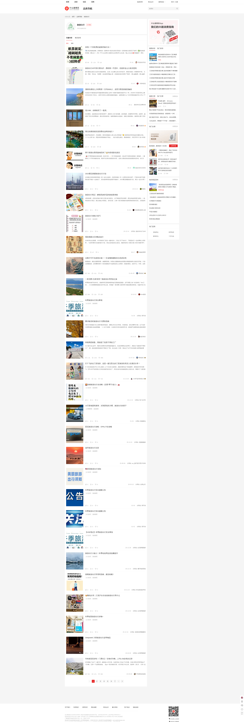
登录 (172, 2)
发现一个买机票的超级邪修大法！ (98, 47)
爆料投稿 (161, 2)
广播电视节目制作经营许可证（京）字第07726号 (77, 718)
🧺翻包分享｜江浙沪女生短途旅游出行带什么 (102, 595)
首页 (73, 16)
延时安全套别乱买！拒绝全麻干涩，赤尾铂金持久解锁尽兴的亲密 (167, 160)
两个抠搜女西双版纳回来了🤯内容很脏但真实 (102, 153)
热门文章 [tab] (160, 96)
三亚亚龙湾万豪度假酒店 (156, 193)
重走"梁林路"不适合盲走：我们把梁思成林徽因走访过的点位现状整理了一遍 (171, 110)
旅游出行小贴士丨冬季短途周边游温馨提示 (101, 553)
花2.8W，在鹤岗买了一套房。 (96, 110)
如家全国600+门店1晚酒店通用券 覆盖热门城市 (163, 63)
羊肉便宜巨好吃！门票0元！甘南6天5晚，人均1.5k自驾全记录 (108, 659)
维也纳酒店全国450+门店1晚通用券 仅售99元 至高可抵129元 (167, 56)
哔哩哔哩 (89, 409)
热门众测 (152, 126)
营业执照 (120, 716)
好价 (76, 2)
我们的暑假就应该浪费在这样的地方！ (99, 131)
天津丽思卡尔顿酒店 (155, 201)
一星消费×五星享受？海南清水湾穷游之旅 (101, 279)
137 (161, 164)
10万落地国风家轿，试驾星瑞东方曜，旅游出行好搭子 (106, 406)
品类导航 (87, 8)
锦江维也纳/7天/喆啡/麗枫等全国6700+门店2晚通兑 (164, 89)
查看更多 (175, 96)
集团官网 (140, 2)
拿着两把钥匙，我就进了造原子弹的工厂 (100, 342)
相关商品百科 (153, 180)
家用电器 (171, 232)
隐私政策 (135, 707)
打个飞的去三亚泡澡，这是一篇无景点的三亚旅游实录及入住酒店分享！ (112, 363)
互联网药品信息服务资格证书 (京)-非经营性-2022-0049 (103, 716)
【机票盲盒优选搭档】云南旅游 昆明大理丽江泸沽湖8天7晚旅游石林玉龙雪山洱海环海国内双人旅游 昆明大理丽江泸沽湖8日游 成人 (167, 186)
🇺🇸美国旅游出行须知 (93, 469)
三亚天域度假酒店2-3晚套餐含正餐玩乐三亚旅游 (163, 74)
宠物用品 (155, 232)
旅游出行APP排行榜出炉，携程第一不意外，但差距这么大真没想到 (111, 68)
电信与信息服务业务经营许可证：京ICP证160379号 (94, 714)
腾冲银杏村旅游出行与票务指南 (97, 321)
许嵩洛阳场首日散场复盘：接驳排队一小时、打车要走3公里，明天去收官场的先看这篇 (175, 113)
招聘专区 (85, 707)
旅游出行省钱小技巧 (93, 216)
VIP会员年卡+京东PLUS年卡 (157, 215)
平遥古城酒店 (153, 211)
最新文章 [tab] (152, 96)
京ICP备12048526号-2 (114, 714)
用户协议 (127, 707)
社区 (84, 2)
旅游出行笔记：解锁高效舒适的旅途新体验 (101, 195)
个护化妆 (171, 236)
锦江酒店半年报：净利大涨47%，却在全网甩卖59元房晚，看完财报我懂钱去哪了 (173, 117)
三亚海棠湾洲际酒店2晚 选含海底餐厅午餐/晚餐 (163, 70)
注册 (176, 2)
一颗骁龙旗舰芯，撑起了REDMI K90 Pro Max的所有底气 (167, 151)
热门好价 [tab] (160, 48)
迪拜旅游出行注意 (92, 448)
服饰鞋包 (155, 236)
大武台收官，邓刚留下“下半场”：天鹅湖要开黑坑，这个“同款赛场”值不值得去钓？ (173, 121)
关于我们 (67, 707)
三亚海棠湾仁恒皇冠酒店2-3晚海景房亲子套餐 (163, 81)
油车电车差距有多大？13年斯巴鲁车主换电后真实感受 (167, 169)
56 (161, 173)
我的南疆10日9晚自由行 (94, 237)
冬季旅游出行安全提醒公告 (95, 490)
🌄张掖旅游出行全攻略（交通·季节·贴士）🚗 (102, 385)
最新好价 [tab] (152, 48)
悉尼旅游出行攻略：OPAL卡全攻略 (98, 427)
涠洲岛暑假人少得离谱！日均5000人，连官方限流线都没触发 (108, 89)
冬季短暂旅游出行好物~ (94, 617)
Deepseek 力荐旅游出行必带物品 (98, 638)
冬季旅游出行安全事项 (93, 300)
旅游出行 (86, 16)
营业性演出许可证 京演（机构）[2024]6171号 (76, 716)
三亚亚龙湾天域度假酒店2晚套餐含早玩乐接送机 (163, 85)
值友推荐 (95, 219)
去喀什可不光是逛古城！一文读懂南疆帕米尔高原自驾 (105, 258)
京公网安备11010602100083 (72, 714)
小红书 (89, 219)
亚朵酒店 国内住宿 (154, 208)
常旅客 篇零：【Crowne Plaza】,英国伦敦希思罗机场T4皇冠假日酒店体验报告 (167, 102)
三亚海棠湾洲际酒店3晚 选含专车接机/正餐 (162, 78)
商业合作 (150, 2)
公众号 (89, 303)
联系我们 (76, 707)
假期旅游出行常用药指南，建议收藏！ (99, 574)
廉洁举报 (114, 707)
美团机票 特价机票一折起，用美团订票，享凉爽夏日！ (165, 67)
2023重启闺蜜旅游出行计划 (95, 174)
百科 (92, 2)
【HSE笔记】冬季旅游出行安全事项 (99, 532)
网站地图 (93, 707)
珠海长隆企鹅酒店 (154, 219)
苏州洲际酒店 (153, 204)
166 (161, 155)
